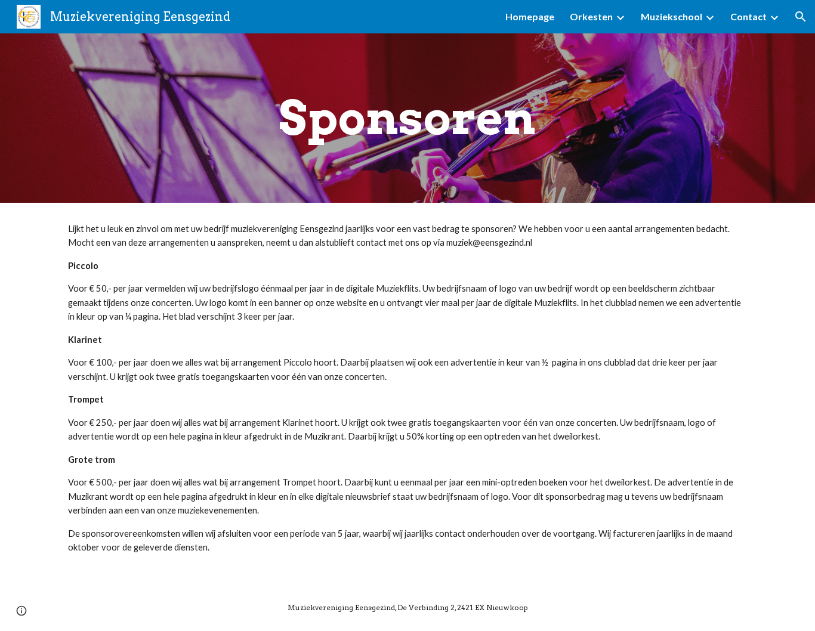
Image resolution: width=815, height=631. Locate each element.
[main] (407, 118)
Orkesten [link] (591, 16)
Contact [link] (748, 16)
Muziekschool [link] (671, 16)
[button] (800, 16)
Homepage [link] (529, 16)
